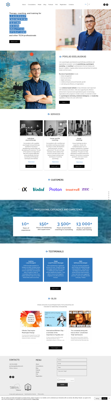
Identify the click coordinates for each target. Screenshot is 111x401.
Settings (97, 398)
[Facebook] (107, 5)
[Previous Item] (18, 189)
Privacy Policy (35, 399)
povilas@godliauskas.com (16, 366)
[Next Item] (92, 189)
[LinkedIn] (104, 5)
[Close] (109, 398)
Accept (104, 398)
